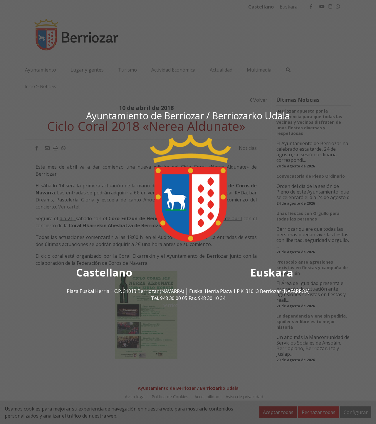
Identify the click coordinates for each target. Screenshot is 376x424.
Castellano (104, 273)
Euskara (271, 273)
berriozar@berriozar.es (188, 305)
